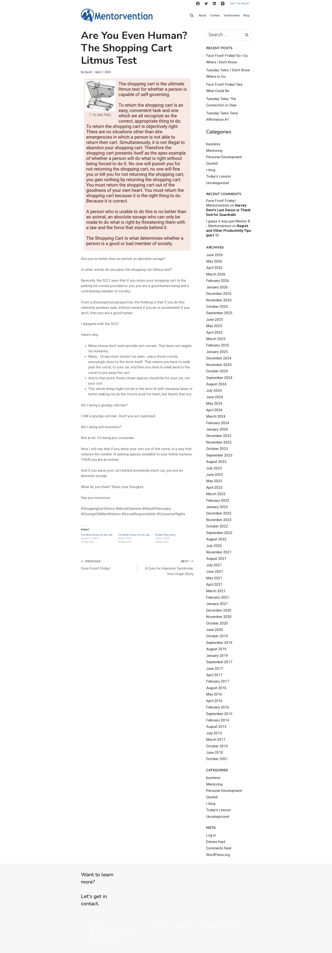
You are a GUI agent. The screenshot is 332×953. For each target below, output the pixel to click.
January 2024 (217, 429)
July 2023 (214, 468)
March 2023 (215, 494)
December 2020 (218, 610)
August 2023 (216, 462)
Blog (246, 15)
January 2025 (217, 352)
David (88, 72)
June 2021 (214, 571)
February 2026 (217, 281)
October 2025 (217, 306)
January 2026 (217, 287)
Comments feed (218, 848)
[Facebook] (197, 3)
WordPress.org (218, 855)
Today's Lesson (218, 176)
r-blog (210, 170)
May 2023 (214, 481)
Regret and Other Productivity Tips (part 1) (228, 230)
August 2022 (216, 539)
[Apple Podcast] (222, 3)
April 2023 (214, 487)
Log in (211, 835)
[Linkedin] (214, 3)
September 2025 (219, 313)
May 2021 (214, 578)
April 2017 (214, 675)
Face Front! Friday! (95, 565)
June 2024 (214, 397)
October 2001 (217, 759)
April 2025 (214, 332)
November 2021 (219, 552)
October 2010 (217, 746)
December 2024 (218, 358)
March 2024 (215, 416)
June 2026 (214, 255)
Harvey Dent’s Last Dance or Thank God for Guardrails (228, 210)
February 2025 (217, 345)
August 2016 (216, 688)
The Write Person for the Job (96, 534)
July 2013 (214, 733)
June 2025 (214, 319)
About (202, 15)
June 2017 (214, 668)
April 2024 (214, 410)
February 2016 (217, 707)
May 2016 (214, 694)
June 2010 (214, 752)
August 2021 (216, 558)
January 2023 (217, 507)
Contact (215, 15)
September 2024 (219, 378)
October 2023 (217, 449)
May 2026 (214, 261)
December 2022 (218, 513)
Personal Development (224, 157)
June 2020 (214, 630)
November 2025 (219, 300)
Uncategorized (217, 183)
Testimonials (231, 15)
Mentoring (214, 151)
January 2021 (217, 604)
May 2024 (214, 403)
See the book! (239, 3)
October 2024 (217, 371)
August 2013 (216, 727)
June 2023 (214, 475)
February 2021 (217, 597)
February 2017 (217, 681)
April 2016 (214, 701)
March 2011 (215, 739)
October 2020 (217, 623)
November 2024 (219, 365)
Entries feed (215, 842)
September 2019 (219, 643)
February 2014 (217, 720)
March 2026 (215, 274)
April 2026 (214, 268)
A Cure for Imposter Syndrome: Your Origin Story (169, 568)
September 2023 (219, 455)
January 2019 (217, 656)
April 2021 (214, 584)
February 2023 (217, 500)
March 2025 (215, 339)
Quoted (212, 163)
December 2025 (218, 294)
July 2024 (214, 390)
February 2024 (217, 423)
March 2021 (215, 591)
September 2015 (219, 714)
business (213, 144)
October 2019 (217, 636)
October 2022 (217, 526)
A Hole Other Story (165, 534)
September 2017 (219, 662)
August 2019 (216, 649)
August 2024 (216, 384)
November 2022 (219, 520)
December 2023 (218, 436)
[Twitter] (206, 3)
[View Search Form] (191, 15)
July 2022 (214, 546)
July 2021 (214, 565)
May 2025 (214, 326)
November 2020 (219, 617)
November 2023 (219, 442)
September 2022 (219, 533)
